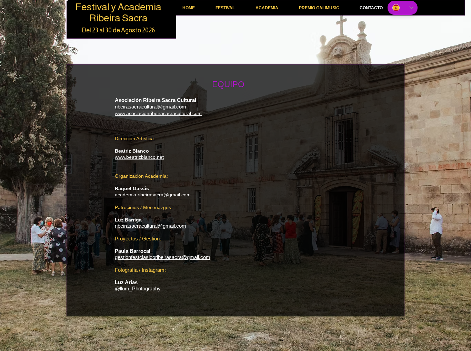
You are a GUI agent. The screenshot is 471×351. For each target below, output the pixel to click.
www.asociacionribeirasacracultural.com (158, 113)
